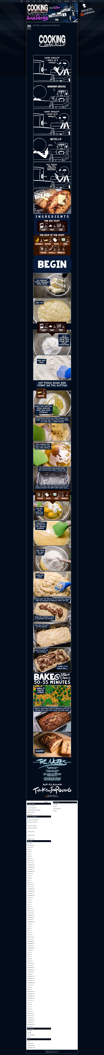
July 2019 (29, 875)
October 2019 (30, 869)
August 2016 (30, 950)
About (39, 1)
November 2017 (30, 917)
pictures (29, 1030)
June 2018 (29, 902)
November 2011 (30, 1019)
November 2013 (30, 978)
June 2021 (29, 843)
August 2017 (30, 923)
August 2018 (30, 897)
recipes (29, 1032)
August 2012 (30, 1000)
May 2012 (29, 1006)
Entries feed (30, 1043)
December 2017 (30, 915)
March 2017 (30, 934)
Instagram (66, 1)
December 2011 (30, 1017)
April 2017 (29, 932)
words (29, 1037)
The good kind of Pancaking (34, 810)
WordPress (56, 1052)
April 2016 (29, 958)
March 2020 (30, 858)
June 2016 (29, 954)
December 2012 (30, 993)
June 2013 (29, 987)
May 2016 (29, 956)
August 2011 (30, 1026)
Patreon (82, 1)
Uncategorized (57, 808)
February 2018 (30, 910)
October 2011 (30, 1022)
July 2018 (29, 899)
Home (21, 1)
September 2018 (31, 895)
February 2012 (30, 1013)
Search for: (29, 802)
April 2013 (29, 989)
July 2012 (29, 1002)
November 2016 (30, 943)
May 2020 (29, 854)
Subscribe (46, 1)
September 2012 (31, 998)
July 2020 (29, 849)
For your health (31, 805)
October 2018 (30, 893)
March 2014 (30, 974)
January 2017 (30, 939)
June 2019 (29, 878)
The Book (74, 1)
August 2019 (30, 873)
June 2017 (29, 928)
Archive (28, 1)
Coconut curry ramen (32, 820)
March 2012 (30, 1011)
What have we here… (32, 825)
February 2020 (30, 860)
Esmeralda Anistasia (32, 822)
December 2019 (30, 864)
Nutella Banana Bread (46, 25)
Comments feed (31, 1045)
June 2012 (29, 1004)
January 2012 (30, 1015)
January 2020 (30, 862)
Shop (34, 1)
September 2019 (31, 871)
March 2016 (30, 961)
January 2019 (30, 886)
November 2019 (30, 867)
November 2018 (30, 891)
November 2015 (30, 969)
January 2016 (30, 965)
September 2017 (31, 921)
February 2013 (30, 991)
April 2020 (29, 856)
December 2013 (30, 976)
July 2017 (29, 926)
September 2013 (31, 982)
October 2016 (30, 945)
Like (53, 1)
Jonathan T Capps (55, 1051)
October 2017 (30, 919)
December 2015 (30, 967)
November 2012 (30, 995)
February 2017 (30, 937)
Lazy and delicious (31, 807)
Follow (59, 1)
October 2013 (30, 980)
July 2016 (29, 952)
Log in (28, 1041)
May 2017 (29, 930)
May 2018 (29, 904)
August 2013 (30, 985)
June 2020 (29, 851)
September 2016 (31, 947)
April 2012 (29, 1009)
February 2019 (30, 884)
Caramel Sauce (31, 831)
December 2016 (30, 941)
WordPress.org (31, 1047)
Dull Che (29, 814)
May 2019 (29, 880)
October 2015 (30, 971)
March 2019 (30, 882)
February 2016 (30, 963)
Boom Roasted (30, 812)
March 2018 (30, 908)
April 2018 (29, 906)
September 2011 (31, 1024)
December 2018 (30, 888)
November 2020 (30, 845)
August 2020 (30, 847)
